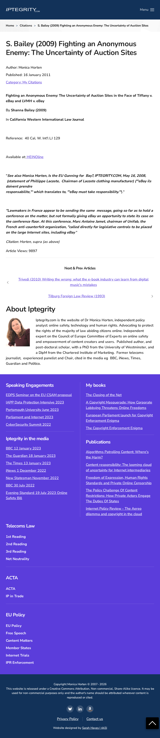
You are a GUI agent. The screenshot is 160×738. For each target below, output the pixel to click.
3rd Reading (16, 551)
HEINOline (35, 157)
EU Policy (13, 625)
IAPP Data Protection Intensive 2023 (35, 402)
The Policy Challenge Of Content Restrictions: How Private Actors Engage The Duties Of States (118, 496)
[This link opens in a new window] (70, 708)
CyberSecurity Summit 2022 (28, 424)
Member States (18, 648)
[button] (147, 10)
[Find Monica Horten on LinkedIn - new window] (80, 708)
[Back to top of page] (152, 722)
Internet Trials (17, 655)
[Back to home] (23, 10)
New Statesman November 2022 (32, 478)
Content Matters (19, 640)
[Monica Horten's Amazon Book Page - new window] (89, 708)
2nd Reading (16, 544)
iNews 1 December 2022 (26, 470)
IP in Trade (15, 596)
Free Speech (16, 633)
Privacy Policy (67, 719)
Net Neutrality (17, 559)
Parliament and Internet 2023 (29, 417)
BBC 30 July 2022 (20, 485)
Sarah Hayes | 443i (94, 728)
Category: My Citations (24, 82)
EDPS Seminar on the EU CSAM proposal (39, 395)
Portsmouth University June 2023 (32, 409)
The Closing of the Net (104, 395)
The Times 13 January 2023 (28, 463)
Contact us (94, 719)
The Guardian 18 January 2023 (31, 455)
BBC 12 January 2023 (23, 448)
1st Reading (16, 536)
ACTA (10, 588)
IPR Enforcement (20, 662)
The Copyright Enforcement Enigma (114, 428)
